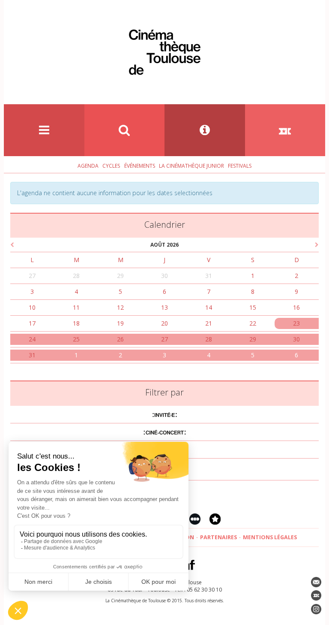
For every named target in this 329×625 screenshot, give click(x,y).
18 (76, 323)
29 (120, 276)
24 (32, 339)
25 (76, 339)
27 (32, 276)
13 (164, 307)
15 (252, 307)
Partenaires (218, 537)
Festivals (239, 165)
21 (208, 323)
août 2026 (164, 244)
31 (208, 276)
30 (164, 276)
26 (120, 339)
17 (32, 323)
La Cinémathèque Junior (191, 165)
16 (296, 307)
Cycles (111, 165)
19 (120, 323)
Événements (139, 165)
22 (252, 323)
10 (32, 307)
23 (296, 323)
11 (76, 307)
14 (208, 307)
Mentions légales (270, 537)
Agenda (88, 165)
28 (76, 276)
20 (164, 323)
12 (120, 307)
